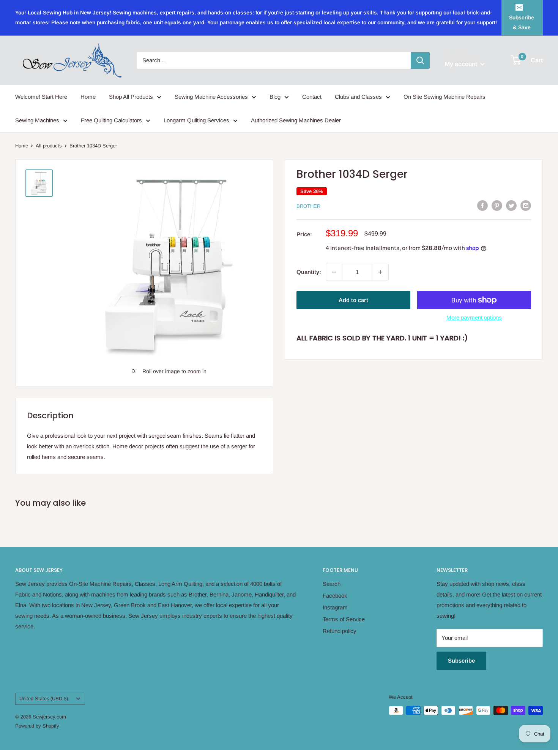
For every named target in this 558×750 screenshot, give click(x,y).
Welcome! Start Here (41, 96)
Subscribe (461, 660)
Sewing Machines (37, 120)
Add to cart (353, 300)
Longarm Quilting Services (196, 120)
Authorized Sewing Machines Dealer (296, 120)
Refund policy (339, 631)
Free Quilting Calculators (111, 120)
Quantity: (308, 272)
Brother (308, 206)
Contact (312, 96)
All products (49, 146)
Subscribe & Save (521, 22)
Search (331, 584)
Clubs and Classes (358, 96)
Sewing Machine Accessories (211, 96)
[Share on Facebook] (482, 205)
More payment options (474, 317)
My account (462, 64)
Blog (275, 96)
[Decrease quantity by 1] (334, 272)
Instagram (335, 607)
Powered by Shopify (37, 726)
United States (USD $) (43, 698)
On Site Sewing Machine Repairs (444, 96)
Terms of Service (344, 619)
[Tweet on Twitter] (511, 205)
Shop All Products (131, 96)
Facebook (335, 595)
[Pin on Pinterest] (497, 205)
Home (88, 96)
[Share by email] (525, 205)
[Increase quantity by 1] (380, 272)
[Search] (420, 60)
